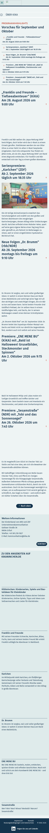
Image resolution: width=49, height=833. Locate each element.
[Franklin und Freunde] (24, 625)
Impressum (18, 821)
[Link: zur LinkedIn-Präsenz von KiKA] (14, 830)
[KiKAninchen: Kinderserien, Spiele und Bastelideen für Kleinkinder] (24, 582)
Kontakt (31, 821)
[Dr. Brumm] (24, 712)
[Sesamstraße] (24, 795)
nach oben (46, 104)
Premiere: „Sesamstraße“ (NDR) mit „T (23, 79)
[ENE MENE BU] (24, 755)
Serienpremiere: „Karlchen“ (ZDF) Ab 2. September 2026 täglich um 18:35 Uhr (22, 48)
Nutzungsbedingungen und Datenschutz (19, 823)
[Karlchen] (24, 668)
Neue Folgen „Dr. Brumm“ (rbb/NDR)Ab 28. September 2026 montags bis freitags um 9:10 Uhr (24, 57)
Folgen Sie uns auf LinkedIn (27, 829)
